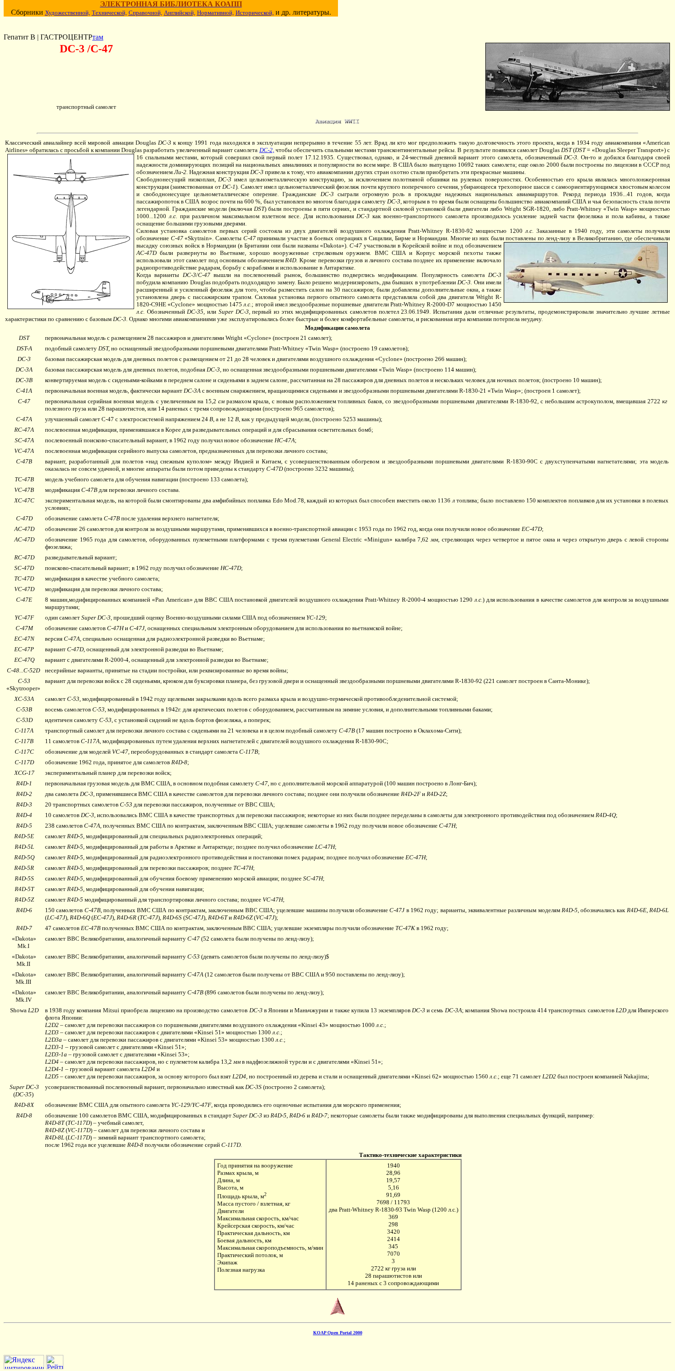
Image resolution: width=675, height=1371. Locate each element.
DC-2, (266, 150)
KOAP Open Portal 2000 (337, 1332)
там (97, 37)
